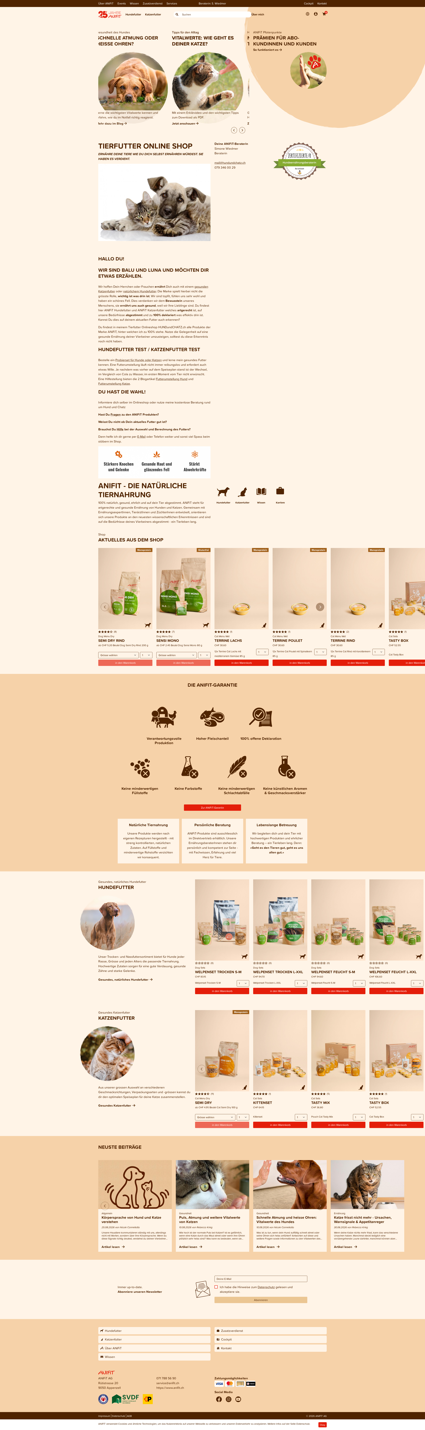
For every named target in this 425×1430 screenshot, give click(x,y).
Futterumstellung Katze (114, 383)
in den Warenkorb (241, 663)
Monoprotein (144, 550)
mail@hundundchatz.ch (230, 162)
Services (172, 3)
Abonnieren (261, 1300)
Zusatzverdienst (153, 3)
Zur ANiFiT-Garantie (212, 807)
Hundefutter (133, 14)
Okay (322, 1424)
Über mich (257, 14)
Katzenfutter (153, 14)
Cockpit (308, 3)
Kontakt (322, 3)
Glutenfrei (203, 550)
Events (122, 3)
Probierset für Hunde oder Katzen (138, 360)
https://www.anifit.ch (170, 1387)
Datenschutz (266, 1287)
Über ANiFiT (106, 3)
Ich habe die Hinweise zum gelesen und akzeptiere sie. (256, 1289)
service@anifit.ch (167, 1383)
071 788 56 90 (166, 1378)
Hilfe (120, 429)
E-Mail (141, 436)
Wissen (134, 3)
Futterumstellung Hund (171, 379)
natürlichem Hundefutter (139, 291)
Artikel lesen (111, 1246)
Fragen (116, 414)
